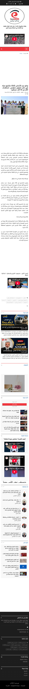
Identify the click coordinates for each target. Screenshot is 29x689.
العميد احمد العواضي (16, 536)
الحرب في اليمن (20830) (12, 642)
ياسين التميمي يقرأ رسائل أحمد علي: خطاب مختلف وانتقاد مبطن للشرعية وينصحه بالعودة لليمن (11, 428)
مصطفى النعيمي (17, 496)
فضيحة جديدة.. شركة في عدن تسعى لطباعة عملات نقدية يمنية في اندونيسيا (11, 574)
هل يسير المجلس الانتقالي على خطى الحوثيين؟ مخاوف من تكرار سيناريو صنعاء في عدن (12, 526)
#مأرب (24, 298)
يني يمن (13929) (6, 645)
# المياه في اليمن (18, 302)
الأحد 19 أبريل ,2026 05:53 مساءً (11, 92)
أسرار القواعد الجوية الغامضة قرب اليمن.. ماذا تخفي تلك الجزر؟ (12, 560)
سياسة (21, 53)
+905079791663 (23, 632)
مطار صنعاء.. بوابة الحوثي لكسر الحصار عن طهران (12, 501)
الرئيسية (25, 53)
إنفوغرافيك (25, 662)
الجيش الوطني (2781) (23, 649)
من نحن (25, 673)
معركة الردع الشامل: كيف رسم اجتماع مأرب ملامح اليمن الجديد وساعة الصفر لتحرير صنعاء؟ (12, 492)
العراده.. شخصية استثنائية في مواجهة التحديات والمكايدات (12, 518)
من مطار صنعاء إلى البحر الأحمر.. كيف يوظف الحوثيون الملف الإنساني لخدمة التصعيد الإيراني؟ (12, 510)
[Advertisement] (14, 69)
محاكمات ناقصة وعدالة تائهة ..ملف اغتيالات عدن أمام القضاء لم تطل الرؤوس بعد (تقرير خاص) (11, 548)
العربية (20, 4)
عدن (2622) (15, 649)
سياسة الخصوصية (15, 685)
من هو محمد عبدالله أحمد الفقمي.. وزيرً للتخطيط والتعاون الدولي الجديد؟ (15, 351)
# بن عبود (4, 300)
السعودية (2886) (14, 647)
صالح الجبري (18, 513)
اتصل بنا (25, 675)
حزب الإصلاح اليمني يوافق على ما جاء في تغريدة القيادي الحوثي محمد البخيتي (11, 567)
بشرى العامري (18, 503)
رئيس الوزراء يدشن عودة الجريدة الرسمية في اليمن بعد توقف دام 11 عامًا (10, 417)
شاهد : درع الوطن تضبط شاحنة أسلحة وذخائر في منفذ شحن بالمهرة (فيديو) (14, 328)
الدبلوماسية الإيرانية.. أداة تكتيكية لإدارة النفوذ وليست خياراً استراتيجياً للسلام (12, 534)
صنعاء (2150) (9, 649)
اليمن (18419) (24, 645)
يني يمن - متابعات (23, 326)
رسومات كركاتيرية (23, 659)
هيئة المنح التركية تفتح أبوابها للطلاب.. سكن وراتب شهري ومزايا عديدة (10, 554)
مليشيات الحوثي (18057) (15, 645)
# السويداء (25, 302)
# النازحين (14, 300)
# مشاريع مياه (18, 298)
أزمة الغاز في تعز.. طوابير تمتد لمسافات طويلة (11, 411)
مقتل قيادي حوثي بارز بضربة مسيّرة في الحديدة (11, 422)
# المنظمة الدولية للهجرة (22, 300)
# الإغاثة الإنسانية (10, 302)
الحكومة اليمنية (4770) (23, 647)
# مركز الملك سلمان (10, 298)
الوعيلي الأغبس (17, 520)
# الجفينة (9, 300)
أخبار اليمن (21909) (22, 642)
